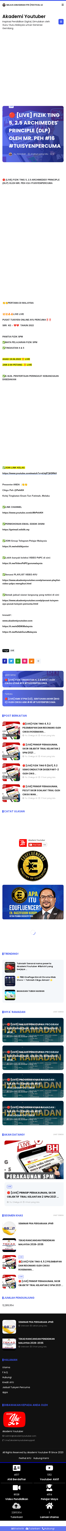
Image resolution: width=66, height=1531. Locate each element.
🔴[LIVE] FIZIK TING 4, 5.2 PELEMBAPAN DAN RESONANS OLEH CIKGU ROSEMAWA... (41, 727)
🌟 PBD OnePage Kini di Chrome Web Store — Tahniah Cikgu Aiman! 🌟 (36, 978)
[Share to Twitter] (11, 661)
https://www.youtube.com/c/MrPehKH (22, 512)
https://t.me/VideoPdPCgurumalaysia (22, 563)
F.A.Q (5, 1372)
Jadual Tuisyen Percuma (16, 1387)
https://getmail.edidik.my (15, 529)
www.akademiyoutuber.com (17, 620)
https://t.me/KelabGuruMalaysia (19, 632)
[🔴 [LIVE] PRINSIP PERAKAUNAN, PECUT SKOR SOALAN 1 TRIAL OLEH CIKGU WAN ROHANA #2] (11, 801)
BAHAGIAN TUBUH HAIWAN (30, 991)
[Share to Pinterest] (24, 661)
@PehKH (19, 490)
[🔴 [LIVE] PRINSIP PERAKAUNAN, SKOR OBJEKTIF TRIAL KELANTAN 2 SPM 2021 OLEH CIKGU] (11, 759)
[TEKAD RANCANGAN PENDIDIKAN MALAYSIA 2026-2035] (9, 1251)
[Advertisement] (33, 66)
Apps (5, 1392)
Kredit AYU (8, 1382)
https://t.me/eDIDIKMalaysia (17, 626)
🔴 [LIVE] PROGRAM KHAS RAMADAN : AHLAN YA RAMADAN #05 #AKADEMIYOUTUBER (31, 1084)
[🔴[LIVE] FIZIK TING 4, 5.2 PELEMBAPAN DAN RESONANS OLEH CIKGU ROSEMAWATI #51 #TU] (11, 738)
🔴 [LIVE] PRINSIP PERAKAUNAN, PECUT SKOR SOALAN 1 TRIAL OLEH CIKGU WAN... (41, 790)
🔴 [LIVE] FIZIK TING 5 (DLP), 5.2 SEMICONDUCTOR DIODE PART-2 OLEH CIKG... (40, 769)
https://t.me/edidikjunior (15, 546)
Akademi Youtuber (23, 16)
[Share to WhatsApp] (18, 661)
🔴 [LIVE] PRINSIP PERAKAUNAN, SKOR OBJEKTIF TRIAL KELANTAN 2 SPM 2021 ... (41, 748)
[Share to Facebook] (4, 661)
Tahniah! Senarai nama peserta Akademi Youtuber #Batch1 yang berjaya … (35, 966)
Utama (6, 1367)
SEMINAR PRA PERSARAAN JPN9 (22, 5)
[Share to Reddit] (31, 661)
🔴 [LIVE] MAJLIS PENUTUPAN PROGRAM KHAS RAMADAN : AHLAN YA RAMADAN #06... (32, 1028)
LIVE (11, 106)
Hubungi (7, 1377)
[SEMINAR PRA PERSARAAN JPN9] (4, 5)
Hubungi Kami (41, 1458)
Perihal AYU (25, 1458)
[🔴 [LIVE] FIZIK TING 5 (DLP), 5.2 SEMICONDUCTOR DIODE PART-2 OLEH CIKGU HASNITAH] (11, 780)
